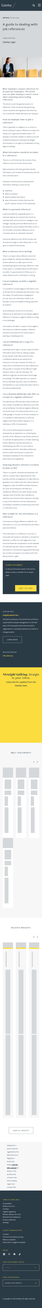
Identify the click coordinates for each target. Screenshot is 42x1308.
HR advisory (8, 655)
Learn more (14, 639)
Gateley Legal (9, 42)
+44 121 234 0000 (7, 809)
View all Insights (21, 1130)
